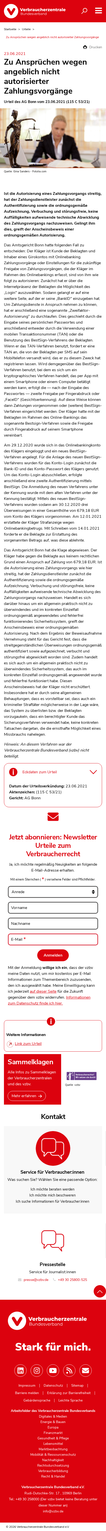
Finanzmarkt (53, 1433)
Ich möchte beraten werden (52, 1189)
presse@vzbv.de (35, 1279)
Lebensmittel (53, 1444)
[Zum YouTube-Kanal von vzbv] (53, 1370)
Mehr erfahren (24, 1096)
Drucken (95, 47)
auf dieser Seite (43, 991)
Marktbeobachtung (53, 1449)
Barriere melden (27, 1393)
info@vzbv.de (53, 1511)
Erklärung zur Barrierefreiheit (69, 1393)
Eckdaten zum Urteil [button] (39, 772)
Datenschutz (53, 1385)
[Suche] (84, 11)
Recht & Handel (53, 1476)
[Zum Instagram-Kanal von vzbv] (37, 1370)
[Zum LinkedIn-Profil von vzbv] (20, 1370)
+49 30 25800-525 (72, 1279)
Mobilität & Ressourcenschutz (53, 1454)
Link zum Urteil (28, 1043)
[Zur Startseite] (35, 11)
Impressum (26, 1385)
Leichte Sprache (70, 1400)
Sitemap (77, 1385)
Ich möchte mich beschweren (52, 1195)
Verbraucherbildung (53, 1471)
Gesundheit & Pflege (53, 1438)
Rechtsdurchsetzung (53, 1465)
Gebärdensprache (36, 1400)
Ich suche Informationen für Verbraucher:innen (52, 1201)
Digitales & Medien (53, 1416)
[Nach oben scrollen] (100, 1291)
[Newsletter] (85, 1370)
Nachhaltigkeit (53, 1460)
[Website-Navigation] (98, 10)
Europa (53, 1427)
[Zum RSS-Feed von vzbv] (69, 1370)
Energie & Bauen (53, 1422)
